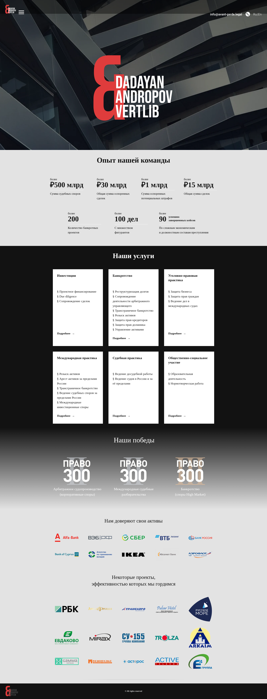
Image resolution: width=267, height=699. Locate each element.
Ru (255, 14)
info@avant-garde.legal (226, 14)
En (260, 14)
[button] (248, 14)
